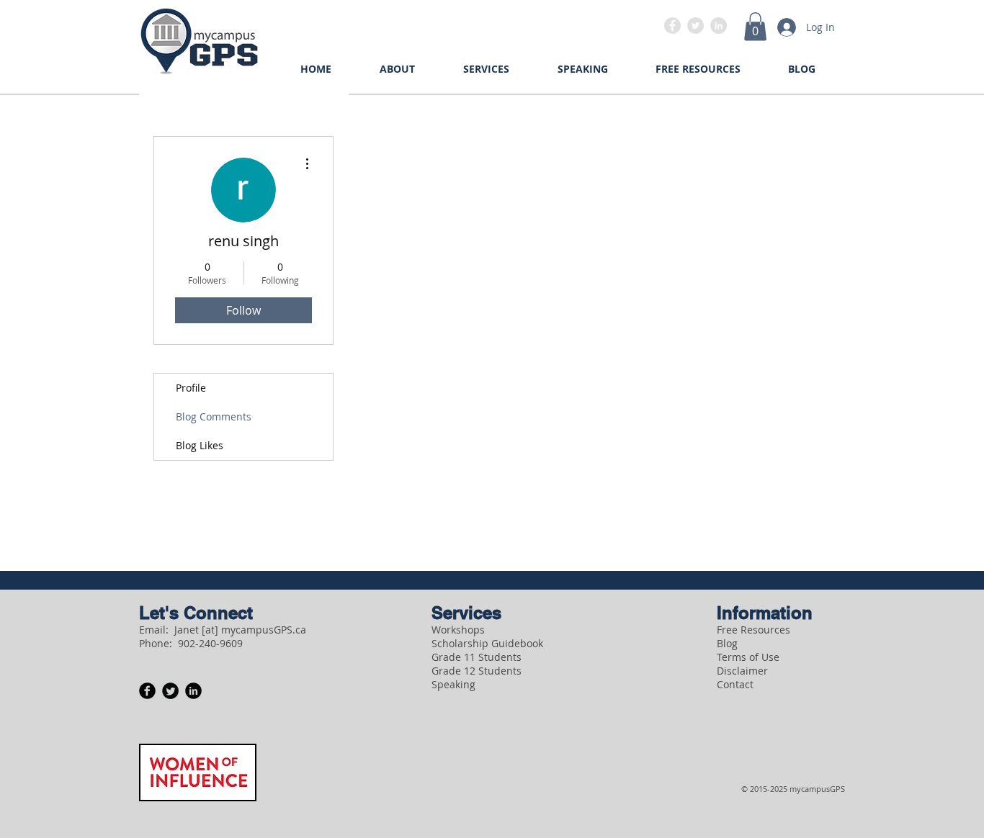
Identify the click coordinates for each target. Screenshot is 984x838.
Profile (191, 388)
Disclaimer (742, 670)
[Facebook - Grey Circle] (672, 25)
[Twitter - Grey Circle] (695, 25)
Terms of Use (748, 657)
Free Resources (753, 629)
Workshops (458, 629)
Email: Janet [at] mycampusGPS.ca (222, 629)
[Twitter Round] (170, 690)
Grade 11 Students (476, 657)
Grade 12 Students (476, 670)
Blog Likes (199, 445)
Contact (735, 684)
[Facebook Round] (147, 690)
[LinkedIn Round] (193, 690)
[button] (755, 26)
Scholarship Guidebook (487, 643)
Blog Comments (213, 416)
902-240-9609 (210, 643)
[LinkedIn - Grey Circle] (718, 25)
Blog (727, 643)
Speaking (453, 684)
